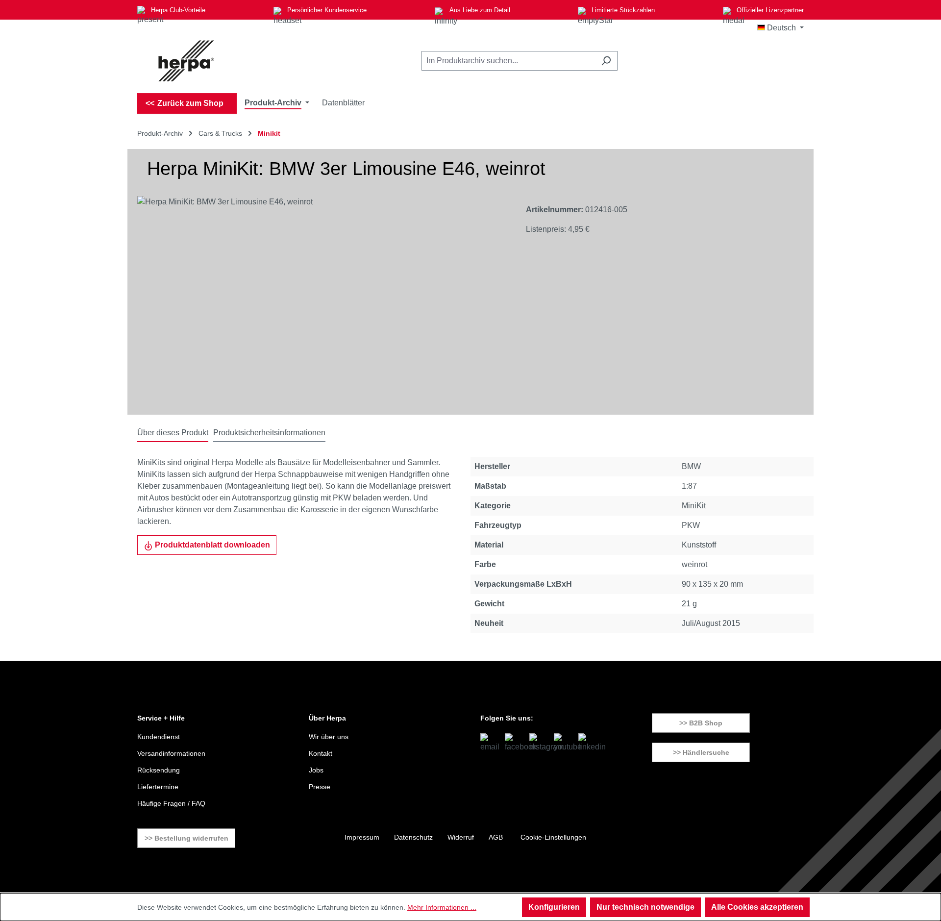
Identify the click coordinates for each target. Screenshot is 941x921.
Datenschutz (413, 837)
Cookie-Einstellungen (553, 837)
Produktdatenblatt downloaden (211, 545)
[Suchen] (606, 61)
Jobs (316, 770)
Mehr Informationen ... (441, 907)
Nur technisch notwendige (645, 907)
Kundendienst (158, 737)
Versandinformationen (171, 753)
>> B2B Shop (700, 723)
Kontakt (320, 753)
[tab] (172, 433)
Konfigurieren (554, 907)
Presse (319, 787)
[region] (321, 301)
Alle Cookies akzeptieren (757, 907)
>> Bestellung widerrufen (186, 838)
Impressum (362, 837)
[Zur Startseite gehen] (186, 60)
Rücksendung (158, 770)
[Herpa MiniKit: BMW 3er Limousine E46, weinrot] (321, 301)
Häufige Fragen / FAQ (171, 803)
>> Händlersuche (701, 752)
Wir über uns (328, 737)
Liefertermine (157, 787)
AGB (496, 837)
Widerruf (460, 837)
